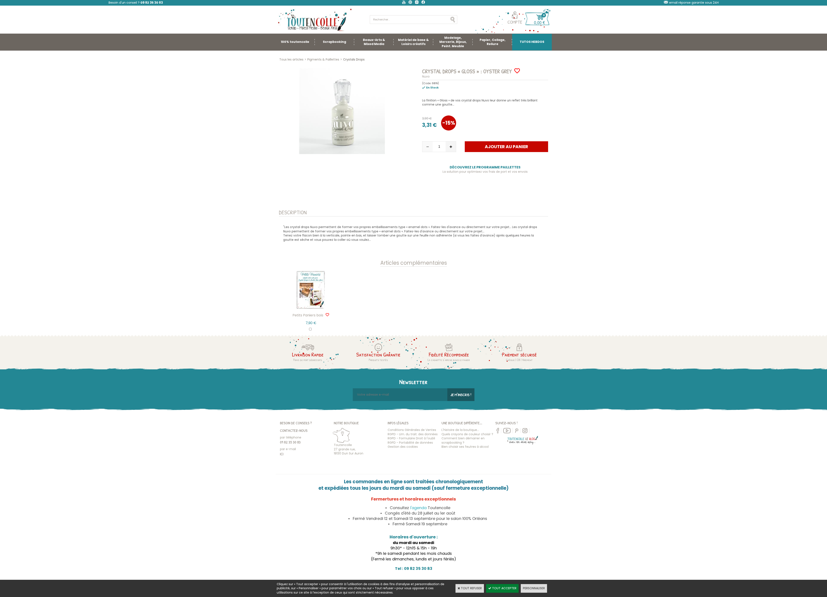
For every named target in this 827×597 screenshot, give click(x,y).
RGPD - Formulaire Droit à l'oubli (411, 438)
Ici (281, 453)
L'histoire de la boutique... (460, 430)
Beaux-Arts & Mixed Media (374, 42)
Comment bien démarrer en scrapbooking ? (463, 440)
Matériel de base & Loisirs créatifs (413, 42)
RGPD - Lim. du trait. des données (413, 434)
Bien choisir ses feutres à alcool (465, 447)
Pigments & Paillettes (323, 59)
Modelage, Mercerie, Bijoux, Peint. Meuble (453, 42)
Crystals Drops (354, 59)
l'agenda (418, 507)
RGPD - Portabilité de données (410, 442)
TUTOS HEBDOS (532, 42)
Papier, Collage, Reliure (492, 42)
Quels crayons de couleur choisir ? (467, 434)
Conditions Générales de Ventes (412, 430)
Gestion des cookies (403, 447)
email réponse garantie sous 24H (694, 2)
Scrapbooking (334, 42)
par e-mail (288, 449)
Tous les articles (291, 59)
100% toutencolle (295, 42)
